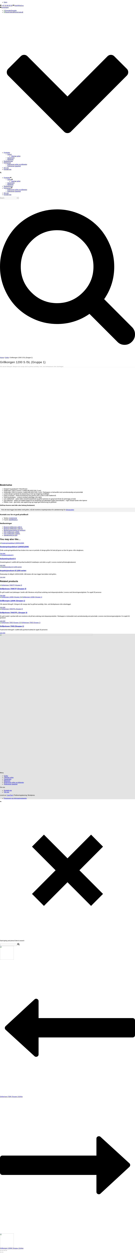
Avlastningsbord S (8, 559)
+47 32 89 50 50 (7, 5)
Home (2, 357)
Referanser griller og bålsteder (17, 164)
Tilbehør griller (15, 156)
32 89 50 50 (13, 518)
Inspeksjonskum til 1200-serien (13, 571)
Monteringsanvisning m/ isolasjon (14, 530)
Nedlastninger (8, 161)
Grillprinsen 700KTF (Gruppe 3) (13, 589)
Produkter (7, 152)
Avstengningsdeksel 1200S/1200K (14, 547)
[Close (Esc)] (0, 1250)
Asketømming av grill (10, 535)
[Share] (2, 1250)
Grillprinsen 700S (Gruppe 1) (12, 626)
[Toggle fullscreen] (4, 1250)
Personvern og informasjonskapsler (15, 798)
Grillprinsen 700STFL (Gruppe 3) (13, 613)
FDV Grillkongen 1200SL (12, 533)
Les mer (2, 553)
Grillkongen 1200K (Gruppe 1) (12, 601)
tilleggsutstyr (70, 510)
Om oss (6, 168)
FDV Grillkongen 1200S (11, 532)
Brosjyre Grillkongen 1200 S (13, 527)
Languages (5, 7)
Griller (9, 154)
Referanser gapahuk (14, 166)
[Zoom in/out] (6, 1250)
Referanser (7, 163)
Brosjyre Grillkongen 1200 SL (13, 528)
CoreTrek (10, 795)
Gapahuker (11, 158)
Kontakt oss (7, 169)
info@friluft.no (19, 5)
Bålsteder (10, 159)
